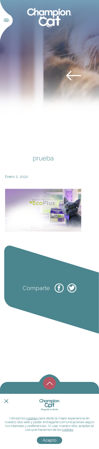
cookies (32, 418)
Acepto (50, 440)
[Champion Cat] (49, 18)
